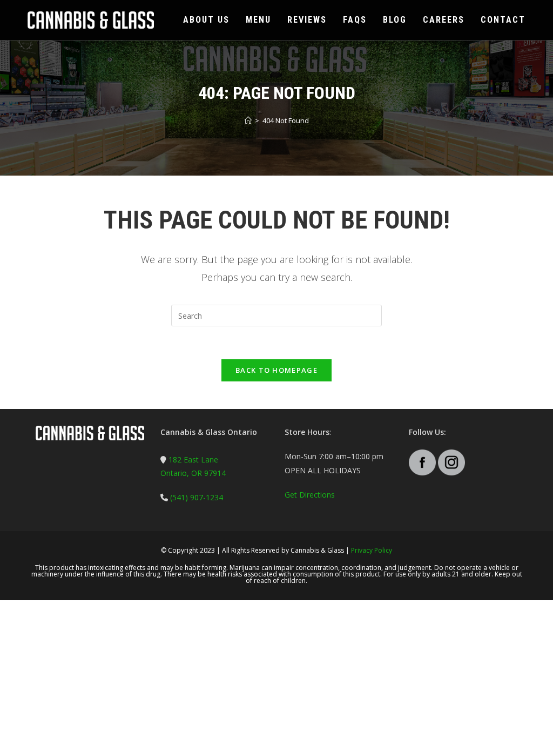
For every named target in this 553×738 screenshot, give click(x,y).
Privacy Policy (371, 550)
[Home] (248, 120)
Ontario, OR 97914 (193, 473)
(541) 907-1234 (195, 497)
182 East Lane (193, 459)
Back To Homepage (276, 370)
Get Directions (310, 494)
